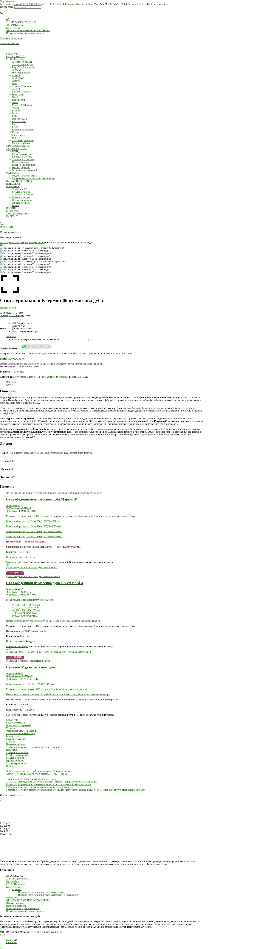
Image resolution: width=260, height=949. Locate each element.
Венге (32, 453)
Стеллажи (11, 741)
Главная (4, 242)
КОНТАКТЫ (13, 27)
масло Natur (43, 453)
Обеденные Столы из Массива (21, 730)
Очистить (11, 336)
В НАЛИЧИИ (13, 720)
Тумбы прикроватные (17, 752)
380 (12, 477)
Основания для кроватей (18, 725)
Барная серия (12, 736)
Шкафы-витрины (15, 758)
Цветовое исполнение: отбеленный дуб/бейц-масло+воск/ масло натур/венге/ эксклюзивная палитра (52, 364)
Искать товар (7, 7)
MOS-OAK (82, 377)
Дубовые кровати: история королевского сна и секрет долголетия (39, 787)
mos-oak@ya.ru (75, 4)
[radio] (25, 323)
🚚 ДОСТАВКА (14, 25)
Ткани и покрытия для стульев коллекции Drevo (31, 779)
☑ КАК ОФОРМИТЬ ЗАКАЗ (21, 22)
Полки (9, 766)
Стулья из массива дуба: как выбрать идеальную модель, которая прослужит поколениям (51, 781)
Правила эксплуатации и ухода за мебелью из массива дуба (48, 895)
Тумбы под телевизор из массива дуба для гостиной (32, 747)
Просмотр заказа (8, 232)
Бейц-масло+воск (19, 453)
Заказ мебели (12, 881)
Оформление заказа (16, 903)
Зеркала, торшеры (15, 760)
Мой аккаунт (12, 897)
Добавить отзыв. (8, 307)
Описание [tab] (11, 382)
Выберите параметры (17, 562)
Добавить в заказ (9, 348)
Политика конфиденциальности (22, 908)
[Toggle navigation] (1, 49)
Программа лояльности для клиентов (25, 33)
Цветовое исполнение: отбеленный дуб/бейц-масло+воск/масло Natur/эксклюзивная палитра (54, 621)
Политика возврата (16, 905)
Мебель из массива (9, 43)
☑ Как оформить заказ (17, 878)
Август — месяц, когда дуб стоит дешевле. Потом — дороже (37, 774)
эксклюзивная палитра (80, 453)
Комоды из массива (16, 739)
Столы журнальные (58, 377)
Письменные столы (16, 744)
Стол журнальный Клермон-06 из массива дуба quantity (31, 339)
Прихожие (11, 749)
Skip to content (7, 1)
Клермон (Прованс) (35, 242)
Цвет (3, 328)
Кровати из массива (16, 722)
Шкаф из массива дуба (17, 755)
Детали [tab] (9, 384)
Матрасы (10, 728)
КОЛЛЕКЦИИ (16, 242)
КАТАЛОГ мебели (15, 884)
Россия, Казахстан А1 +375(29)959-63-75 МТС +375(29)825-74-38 (33, 4)
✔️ (7, 19)
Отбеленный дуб (58, 453)
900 (12, 461)
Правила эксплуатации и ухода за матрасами (41, 892)
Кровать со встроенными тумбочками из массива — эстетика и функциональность (48, 784)
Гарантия (17, 889)
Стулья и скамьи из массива (20, 733)
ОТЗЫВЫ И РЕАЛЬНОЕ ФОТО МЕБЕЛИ (28, 30)
